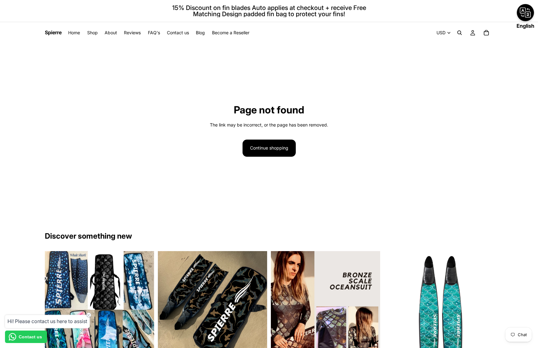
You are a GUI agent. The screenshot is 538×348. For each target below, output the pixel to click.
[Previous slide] (280, 305)
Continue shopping (269, 147)
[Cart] (486, 33)
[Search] (459, 33)
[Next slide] (370, 305)
